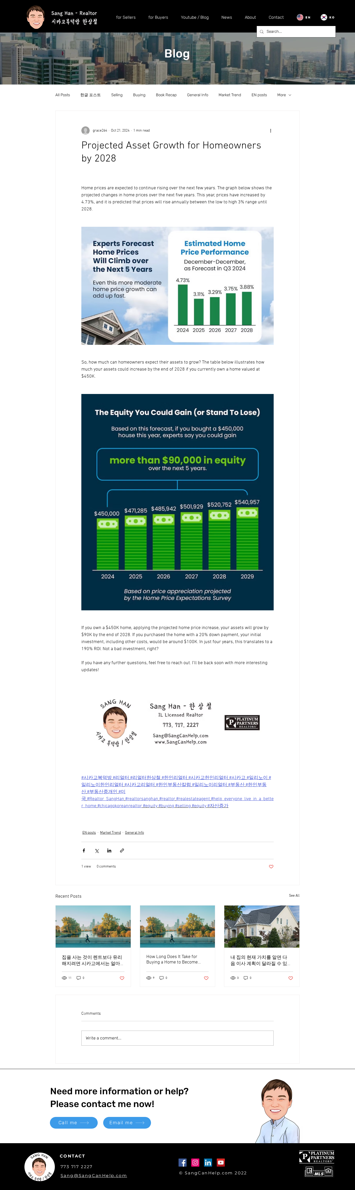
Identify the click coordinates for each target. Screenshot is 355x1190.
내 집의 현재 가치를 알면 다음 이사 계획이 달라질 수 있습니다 (261, 961)
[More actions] (270, 130)
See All (294, 896)
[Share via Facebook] (83, 850)
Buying (139, 95)
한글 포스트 (90, 95)
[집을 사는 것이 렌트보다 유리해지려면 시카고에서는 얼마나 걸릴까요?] (93, 927)
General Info (197, 95)
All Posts (62, 95)
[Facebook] (183, 1163)
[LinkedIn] (208, 1163)
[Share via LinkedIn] (109, 850)
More (281, 95)
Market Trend (230, 95)
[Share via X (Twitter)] (96, 850)
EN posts (259, 95)
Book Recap (166, 95)
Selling (117, 95)
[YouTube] (221, 1163)
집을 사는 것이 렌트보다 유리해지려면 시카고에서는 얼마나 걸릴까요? (92, 961)
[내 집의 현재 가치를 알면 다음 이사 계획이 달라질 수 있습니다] (261, 927)
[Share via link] (122, 850)
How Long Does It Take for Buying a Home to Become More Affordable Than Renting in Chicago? (176, 959)
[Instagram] (195, 1163)
